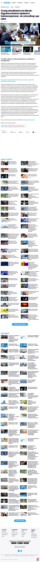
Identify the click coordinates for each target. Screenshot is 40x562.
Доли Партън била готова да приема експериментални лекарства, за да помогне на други (33, 196)
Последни (4, 531)
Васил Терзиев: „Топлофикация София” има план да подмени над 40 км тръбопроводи (33, 358)
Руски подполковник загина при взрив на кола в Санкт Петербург (33, 279)
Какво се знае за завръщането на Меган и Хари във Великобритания (13, 316)
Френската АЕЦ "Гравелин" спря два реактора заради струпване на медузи (33, 220)
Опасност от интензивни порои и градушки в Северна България (13, 480)
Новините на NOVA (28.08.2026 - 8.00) (13, 423)
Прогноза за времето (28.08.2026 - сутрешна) (33, 439)
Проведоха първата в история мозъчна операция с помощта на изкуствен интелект (13, 299)
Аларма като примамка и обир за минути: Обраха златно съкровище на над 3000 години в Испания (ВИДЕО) (33, 257)
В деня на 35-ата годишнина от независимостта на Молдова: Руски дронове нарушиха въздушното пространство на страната (33, 265)
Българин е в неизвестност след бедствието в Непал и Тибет (12, 293)
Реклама (2, 554)
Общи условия (36, 554)
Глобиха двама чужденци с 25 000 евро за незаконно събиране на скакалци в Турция (13, 196)
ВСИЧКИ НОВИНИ (20, 520)
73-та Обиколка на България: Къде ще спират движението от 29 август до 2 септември (13, 488)
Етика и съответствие (24, 555)
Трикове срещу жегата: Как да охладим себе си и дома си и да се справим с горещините (13, 473)
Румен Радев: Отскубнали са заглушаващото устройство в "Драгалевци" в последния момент (33, 365)
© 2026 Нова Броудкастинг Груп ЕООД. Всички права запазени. (9, 559)
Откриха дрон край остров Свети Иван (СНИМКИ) (13, 364)
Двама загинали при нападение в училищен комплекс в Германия (12, 242)
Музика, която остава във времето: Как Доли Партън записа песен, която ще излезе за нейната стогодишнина (33, 273)
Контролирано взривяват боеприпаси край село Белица (32, 447)
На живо (32, 2)
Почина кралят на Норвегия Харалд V (12, 175)
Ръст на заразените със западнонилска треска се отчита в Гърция (13, 310)
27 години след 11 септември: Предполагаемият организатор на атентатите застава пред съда (33, 244)
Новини (14, 2)
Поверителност (7, 555)
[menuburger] (1, 2)
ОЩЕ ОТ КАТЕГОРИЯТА (20, 324)
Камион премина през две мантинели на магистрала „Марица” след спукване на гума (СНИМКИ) (33, 374)
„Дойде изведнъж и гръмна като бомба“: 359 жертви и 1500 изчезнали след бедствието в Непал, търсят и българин (13, 236)
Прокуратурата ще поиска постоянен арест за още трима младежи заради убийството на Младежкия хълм (33, 464)
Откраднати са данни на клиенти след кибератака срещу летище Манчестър (13, 264)
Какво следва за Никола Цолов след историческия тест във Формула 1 (13, 402)
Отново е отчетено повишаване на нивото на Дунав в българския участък (13, 395)
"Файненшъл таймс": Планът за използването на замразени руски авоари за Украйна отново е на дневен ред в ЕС (33, 317)
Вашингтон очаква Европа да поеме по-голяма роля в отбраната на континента (33, 183)
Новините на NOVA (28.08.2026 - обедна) (33, 344)
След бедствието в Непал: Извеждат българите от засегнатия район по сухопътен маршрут (33, 163)
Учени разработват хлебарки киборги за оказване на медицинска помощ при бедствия (33, 209)
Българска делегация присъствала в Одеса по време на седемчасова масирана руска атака (33, 305)
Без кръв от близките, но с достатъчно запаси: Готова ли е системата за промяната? (33, 409)
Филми (23, 536)
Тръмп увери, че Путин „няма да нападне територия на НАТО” (32, 214)
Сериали (23, 534)
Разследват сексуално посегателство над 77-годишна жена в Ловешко (33, 396)
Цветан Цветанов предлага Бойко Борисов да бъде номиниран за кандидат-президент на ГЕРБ (14, 432)
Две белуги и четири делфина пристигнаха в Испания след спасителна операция (13, 189)
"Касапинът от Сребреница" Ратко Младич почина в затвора (13, 256)
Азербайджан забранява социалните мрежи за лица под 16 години (33, 298)
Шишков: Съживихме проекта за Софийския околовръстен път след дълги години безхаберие (13, 338)
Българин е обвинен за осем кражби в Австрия (13, 279)
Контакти (31, 554)
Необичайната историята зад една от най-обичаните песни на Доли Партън (33, 203)
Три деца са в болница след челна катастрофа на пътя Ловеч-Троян (14, 357)
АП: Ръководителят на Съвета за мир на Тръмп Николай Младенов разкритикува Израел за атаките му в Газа (33, 286)
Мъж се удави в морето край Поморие (32, 381)
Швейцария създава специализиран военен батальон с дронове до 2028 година (33, 236)
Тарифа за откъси (22, 554)
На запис (26, 2)
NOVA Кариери (34, 535)
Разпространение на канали (15, 554)
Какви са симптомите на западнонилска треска (32, 402)
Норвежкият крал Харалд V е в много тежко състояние (33, 292)
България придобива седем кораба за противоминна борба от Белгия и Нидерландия (13, 226)
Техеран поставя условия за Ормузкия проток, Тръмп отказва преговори (13, 182)
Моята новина (4, 534)
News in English (34, 537)
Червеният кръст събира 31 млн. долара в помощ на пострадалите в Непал (13, 214)
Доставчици (27, 554)
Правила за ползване (18, 555)
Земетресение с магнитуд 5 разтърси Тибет (12, 219)
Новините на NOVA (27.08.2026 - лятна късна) (32, 494)
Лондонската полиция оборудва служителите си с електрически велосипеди (13, 273)
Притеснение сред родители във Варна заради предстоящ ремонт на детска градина (13, 441)
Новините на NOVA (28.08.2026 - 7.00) (13, 446)
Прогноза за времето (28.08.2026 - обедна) (33, 336)
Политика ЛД (12, 555)
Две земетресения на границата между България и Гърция (12, 285)
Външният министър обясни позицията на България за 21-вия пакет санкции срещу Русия (13, 170)
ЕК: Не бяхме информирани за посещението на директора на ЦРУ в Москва (13, 251)
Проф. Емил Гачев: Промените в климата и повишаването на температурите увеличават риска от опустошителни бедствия (33, 228)
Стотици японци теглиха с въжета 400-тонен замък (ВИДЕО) (13, 304)
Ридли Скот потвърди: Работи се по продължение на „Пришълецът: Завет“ (12, 203)
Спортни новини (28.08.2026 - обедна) (13, 344)
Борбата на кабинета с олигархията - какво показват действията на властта (13, 417)
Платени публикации (32, 555)
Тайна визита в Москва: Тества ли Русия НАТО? (33, 310)
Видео (3, 536)
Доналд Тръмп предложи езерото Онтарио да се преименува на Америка (33, 250)
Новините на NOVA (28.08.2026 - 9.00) (13, 407)
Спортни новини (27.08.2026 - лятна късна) (32, 487)
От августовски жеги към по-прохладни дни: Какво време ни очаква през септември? (33, 432)
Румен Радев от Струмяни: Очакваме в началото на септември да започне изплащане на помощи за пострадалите (33, 455)
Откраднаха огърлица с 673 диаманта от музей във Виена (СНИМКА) (33, 169)
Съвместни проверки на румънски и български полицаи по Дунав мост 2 (33, 351)
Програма (19, 2)
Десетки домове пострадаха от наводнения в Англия (12, 208)
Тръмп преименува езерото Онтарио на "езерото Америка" (12, 162)
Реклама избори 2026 (8, 554)
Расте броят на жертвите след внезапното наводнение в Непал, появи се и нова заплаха (33, 189)
